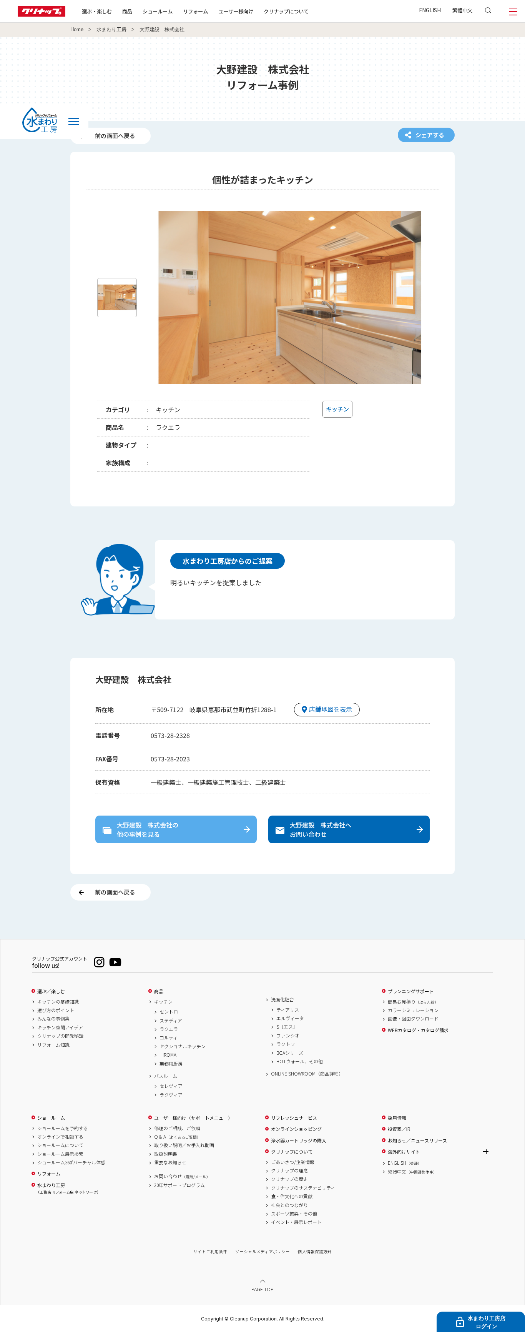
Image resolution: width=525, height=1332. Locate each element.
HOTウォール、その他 (299, 1061)
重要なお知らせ (170, 1162)
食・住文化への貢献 (291, 1196)
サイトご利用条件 (210, 1251)
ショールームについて (60, 1145)
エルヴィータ (290, 1018)
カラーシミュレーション (413, 1010)
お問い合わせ (182, 1176)
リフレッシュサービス (294, 1118)
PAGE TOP (262, 1289)
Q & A (177, 1137)
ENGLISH (430, 10)
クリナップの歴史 (289, 1179)
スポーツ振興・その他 (294, 1213)
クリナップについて (286, 11)
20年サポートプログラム (179, 1185)
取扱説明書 (165, 1154)
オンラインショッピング (296, 1129)
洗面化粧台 (282, 999)
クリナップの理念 (289, 1170)
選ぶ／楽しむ (51, 991)
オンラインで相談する (60, 1137)
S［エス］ (286, 1027)
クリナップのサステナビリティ (303, 1188)
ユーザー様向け (235, 11)
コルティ (168, 1037)
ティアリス (287, 1010)
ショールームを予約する (62, 1128)
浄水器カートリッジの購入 (298, 1140)
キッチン (163, 1002)
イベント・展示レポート (296, 1222)
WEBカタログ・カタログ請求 (418, 1030)
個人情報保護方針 (315, 1251)
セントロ (168, 1012)
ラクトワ (285, 1044)
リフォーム (195, 11)
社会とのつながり (289, 1205)
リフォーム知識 (53, 1045)
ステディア (170, 1020)
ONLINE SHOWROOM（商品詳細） (307, 1074)
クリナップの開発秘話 (60, 1036)
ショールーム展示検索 (60, 1154)
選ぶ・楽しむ (97, 11)
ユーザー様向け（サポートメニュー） (193, 1118)
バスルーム (165, 1076)
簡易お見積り (413, 1002)
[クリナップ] (41, 14)
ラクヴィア (171, 1095)
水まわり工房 (111, 29)
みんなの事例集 (53, 1019)
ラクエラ (168, 1029)
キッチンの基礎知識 (58, 1002)
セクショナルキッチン (182, 1046)
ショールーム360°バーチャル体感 (71, 1162)
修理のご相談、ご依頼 (177, 1128)
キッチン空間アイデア (60, 1027)
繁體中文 (462, 10)
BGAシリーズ (289, 1053)
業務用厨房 (171, 1064)
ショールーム (158, 11)
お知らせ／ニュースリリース (417, 1140)
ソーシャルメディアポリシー (262, 1251)
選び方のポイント (55, 1010)
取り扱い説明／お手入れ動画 (184, 1145)
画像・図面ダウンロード (413, 1019)
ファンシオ (287, 1035)
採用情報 (397, 1118)
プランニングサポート (411, 991)
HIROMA (167, 1055)
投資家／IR (399, 1129)
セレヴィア (171, 1086)
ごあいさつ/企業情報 (292, 1162)
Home (76, 29)
